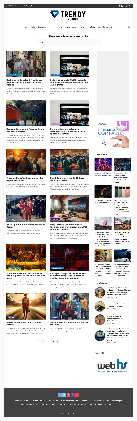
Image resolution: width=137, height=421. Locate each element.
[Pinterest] (124, 6)
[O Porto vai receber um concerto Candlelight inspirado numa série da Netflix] (26, 257)
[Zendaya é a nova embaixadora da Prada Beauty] (100, 319)
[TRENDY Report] (68, 16)
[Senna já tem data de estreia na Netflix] (26, 306)
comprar (56, 219)
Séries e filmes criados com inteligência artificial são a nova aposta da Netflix (67, 131)
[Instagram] (127, 6)
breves (11, 124)
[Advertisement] (113, 83)
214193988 (12, 6)
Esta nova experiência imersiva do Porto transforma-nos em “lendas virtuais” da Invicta (122, 177)
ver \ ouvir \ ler (14, 75)
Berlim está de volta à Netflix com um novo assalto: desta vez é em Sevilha (24, 82)
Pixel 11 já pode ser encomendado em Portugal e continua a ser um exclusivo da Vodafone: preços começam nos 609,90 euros (121, 207)
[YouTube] (129, 6)
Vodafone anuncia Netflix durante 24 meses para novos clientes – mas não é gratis (69, 82)
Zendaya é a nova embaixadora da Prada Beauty (116, 318)
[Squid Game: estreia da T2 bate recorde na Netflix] (69, 162)
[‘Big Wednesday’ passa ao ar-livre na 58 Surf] (103, 191)
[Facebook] (119, 6)
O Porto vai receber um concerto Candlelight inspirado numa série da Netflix (25, 275)
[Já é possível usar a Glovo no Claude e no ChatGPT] (100, 306)
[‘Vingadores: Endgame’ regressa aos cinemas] (103, 164)
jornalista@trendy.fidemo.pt (28, 6)
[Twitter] (122, 6)
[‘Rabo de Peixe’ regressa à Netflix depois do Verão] (26, 162)
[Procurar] (129, 27)
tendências (57, 124)
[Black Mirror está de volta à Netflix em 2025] (69, 306)
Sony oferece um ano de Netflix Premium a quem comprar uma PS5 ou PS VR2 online (68, 226)
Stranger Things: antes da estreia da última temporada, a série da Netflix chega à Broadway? (68, 275)
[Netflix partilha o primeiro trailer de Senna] (26, 208)
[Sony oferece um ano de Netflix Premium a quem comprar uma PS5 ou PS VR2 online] (69, 208)
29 (53, 341)
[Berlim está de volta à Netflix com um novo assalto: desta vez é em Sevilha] (26, 64)
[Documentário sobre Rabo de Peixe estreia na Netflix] (26, 113)
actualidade (57, 75)
